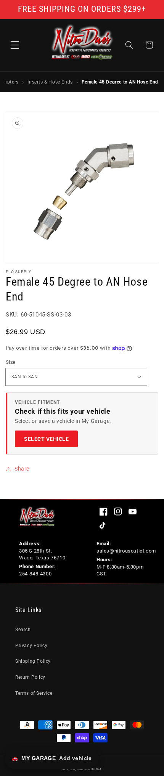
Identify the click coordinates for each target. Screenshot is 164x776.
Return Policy (30, 677)
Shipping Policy (33, 661)
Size (11, 362)
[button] (15, 45)
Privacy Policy (31, 645)
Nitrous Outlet (89, 769)
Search (23, 629)
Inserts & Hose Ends (49, 81)
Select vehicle (46, 439)
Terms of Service (34, 693)
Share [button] (21, 469)
